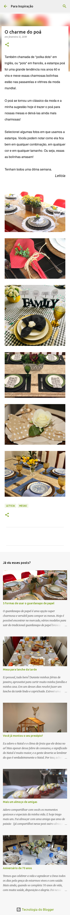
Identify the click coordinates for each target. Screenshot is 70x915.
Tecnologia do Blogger (37, 909)
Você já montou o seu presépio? (23, 735)
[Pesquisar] (64, 6)
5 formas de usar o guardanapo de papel (28, 603)
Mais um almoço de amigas (20, 801)
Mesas (23, 505)
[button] (7, 44)
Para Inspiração (22, 6)
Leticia (10, 505)
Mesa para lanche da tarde (20, 669)
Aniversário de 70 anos (17, 868)
